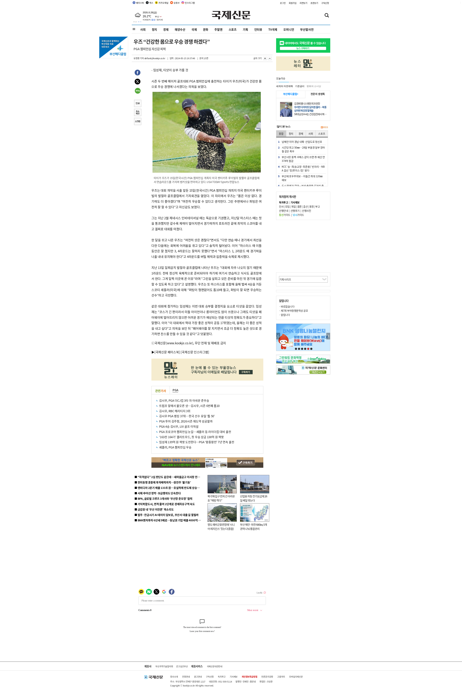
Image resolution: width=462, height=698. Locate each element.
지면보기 (303, 3)
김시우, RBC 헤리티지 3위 (174, 411)
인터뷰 (258, 29)
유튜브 (176, 2)
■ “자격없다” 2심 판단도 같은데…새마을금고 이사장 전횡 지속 (169, 477)
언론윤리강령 (267, 676)
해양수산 (180, 29)
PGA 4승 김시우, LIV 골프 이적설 (179, 426)
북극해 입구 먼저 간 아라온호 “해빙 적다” (221, 498)
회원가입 (293, 3)
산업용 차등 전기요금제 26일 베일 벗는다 (253, 498)
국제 (194, 29)
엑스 (151, 2)
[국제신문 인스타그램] (195, 352)
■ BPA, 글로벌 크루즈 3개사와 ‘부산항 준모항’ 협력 (163, 498)
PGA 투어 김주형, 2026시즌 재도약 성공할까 (186, 421)
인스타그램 (190, 2)
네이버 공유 (137, 91)
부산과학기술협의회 (164, 666)
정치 (154, 29)
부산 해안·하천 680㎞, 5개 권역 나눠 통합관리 (253, 527)
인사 (281, 206)
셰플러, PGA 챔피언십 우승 (175, 447)
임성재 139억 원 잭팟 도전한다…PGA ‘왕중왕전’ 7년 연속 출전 (196, 442)
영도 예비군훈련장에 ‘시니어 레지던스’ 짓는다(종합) (221, 527)
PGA (175, 390)
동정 (311, 206)
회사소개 (174, 676)
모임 (287, 206)
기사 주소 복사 (137, 113)
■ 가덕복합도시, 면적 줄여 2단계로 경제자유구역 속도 (164, 504)
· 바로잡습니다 (286, 306)
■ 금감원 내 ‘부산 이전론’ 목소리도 (154, 509)
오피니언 (288, 29)
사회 (143, 29)
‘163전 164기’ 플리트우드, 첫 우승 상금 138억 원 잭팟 (191, 437)
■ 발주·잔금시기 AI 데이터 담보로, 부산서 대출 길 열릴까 (166, 515)
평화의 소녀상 (314, 86)
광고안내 (198, 676)
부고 (317, 206)
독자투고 (222, 676)
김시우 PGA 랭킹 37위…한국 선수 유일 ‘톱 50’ (187, 416)
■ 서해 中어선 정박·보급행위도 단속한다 (157, 493)
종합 (281, 133)
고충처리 (281, 676)
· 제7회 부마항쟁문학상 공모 (293, 310)
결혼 (299, 206)
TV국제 (272, 29)
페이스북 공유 (137, 73)
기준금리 (299, 86)
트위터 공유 (137, 82)
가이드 (284, 215)
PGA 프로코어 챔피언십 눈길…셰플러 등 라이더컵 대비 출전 (195, 431)
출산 (305, 206)
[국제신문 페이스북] (167, 352)
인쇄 (137, 104)
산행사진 (306, 210)
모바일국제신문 (296, 676)
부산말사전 (306, 29)
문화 (205, 29)
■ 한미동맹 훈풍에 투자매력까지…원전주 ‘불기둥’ (162, 482)
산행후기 (295, 210)
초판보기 (314, 3)
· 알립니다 (284, 315)
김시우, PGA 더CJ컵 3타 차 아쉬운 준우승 (184, 400)
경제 (166, 29)
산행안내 (283, 210)
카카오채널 (163, 2)
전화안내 (186, 676)
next (328, 336)
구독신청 (325, 3)
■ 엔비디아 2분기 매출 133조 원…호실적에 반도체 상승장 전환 (169, 488)
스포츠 (233, 29)
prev (278, 336)
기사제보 (233, 676)
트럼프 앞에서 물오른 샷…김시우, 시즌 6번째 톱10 (189, 405)
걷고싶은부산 (182, 666)
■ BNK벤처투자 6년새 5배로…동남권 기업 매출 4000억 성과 (168, 520)
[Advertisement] (303, 246)
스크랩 (137, 122)
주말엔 (218, 29)
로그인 (283, 3)
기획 (245, 29)
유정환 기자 (139, 58)
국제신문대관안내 (214, 666)
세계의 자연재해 (284, 86)
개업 (293, 206)
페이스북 (140, 2)
